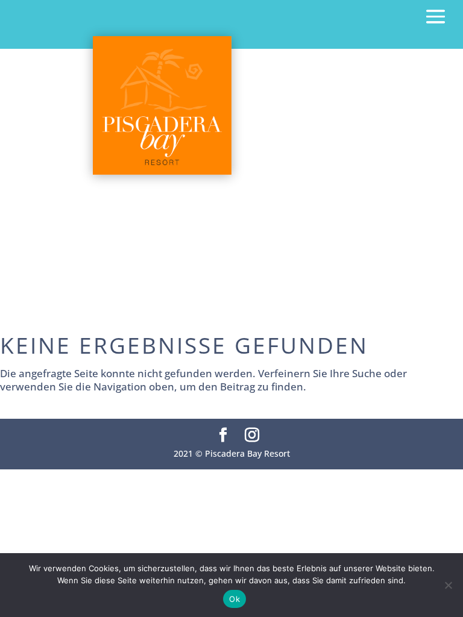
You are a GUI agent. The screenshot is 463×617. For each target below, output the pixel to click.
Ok (234, 599)
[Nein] (448, 585)
